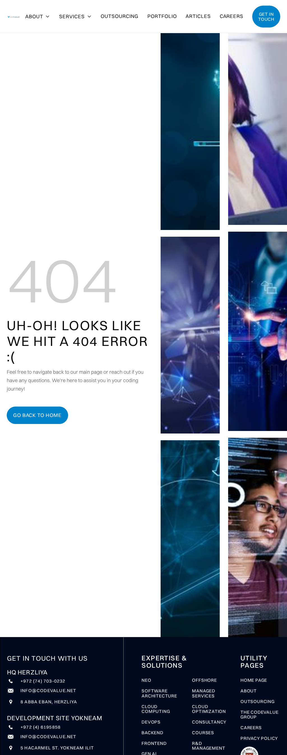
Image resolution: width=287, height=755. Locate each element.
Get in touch (266, 16)
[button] (38, 16)
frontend (154, 743)
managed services (203, 693)
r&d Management (208, 746)
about (248, 691)
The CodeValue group (259, 715)
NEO (146, 680)
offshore (204, 680)
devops (151, 722)
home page (253, 680)
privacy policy (259, 738)
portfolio (162, 16)
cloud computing (156, 709)
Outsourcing (119, 16)
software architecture (159, 693)
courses (203, 732)
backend (152, 732)
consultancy (209, 722)
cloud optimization (209, 709)
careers (231, 16)
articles (198, 16)
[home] (14, 16)
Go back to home (37, 415)
